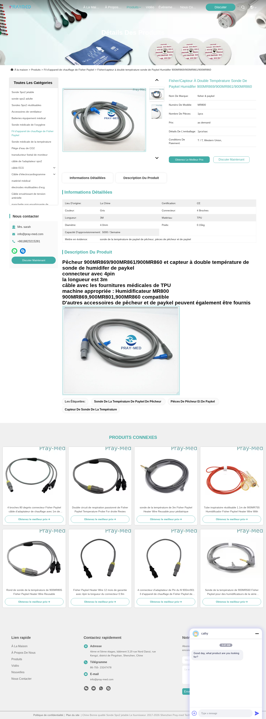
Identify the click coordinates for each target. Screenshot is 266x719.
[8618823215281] (101, 689)
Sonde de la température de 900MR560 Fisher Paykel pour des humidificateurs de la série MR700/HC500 (232, 592)
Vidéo (15, 665)
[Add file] (194, 713)
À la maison (92, 7)
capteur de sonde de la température (91, 409)
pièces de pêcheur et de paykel (193, 401)
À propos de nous (113, 7)
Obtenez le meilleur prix (189, 159)
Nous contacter (21, 678)
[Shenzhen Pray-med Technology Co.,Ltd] (20, 7)
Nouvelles (17, 672)
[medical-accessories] (108, 689)
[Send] (257, 713)
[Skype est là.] (23, 251)
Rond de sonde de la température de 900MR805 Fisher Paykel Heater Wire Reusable (34, 592)
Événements (167, 7)
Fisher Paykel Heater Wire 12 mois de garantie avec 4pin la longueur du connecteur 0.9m (100, 592)
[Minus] (257, 633)
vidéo (150, 7)
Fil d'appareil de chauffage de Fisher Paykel (69, 69)
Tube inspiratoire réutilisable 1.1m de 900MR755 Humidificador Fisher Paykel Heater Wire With (232, 509)
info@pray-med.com (30, 234)
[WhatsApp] (14, 251)
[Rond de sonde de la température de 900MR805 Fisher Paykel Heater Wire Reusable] (34, 558)
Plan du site (72, 715)
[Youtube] (93, 689)
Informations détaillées (87, 178)
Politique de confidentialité (48, 715)
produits (133, 7)
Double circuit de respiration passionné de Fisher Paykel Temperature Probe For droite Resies (100, 509)
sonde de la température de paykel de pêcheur (127, 401)
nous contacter (189, 7)
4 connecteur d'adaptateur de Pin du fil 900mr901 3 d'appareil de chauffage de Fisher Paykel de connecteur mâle (166, 592)
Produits (36, 69)
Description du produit (141, 178)
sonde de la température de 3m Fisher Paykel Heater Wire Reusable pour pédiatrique (166, 509)
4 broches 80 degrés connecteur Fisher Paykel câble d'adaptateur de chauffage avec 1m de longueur (34, 509)
